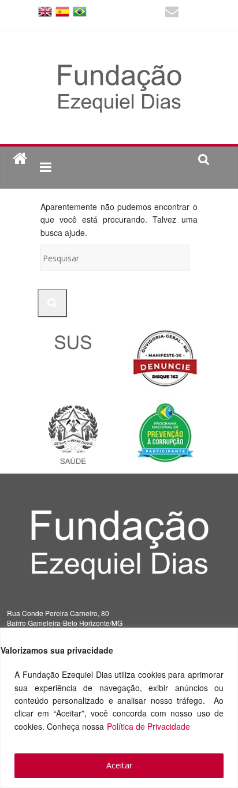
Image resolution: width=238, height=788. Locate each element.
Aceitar (119, 765)
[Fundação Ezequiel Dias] (20, 159)
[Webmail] (171, 12)
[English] (45, 11)
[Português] (79, 11)
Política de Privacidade (148, 726)
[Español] (62, 11)
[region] (119, 708)
